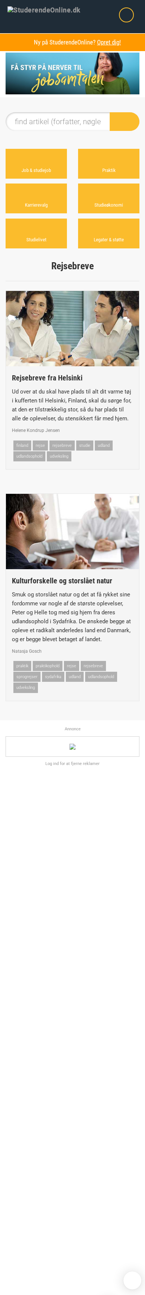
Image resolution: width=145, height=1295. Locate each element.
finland (22, 445)
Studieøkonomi (108, 205)
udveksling (59, 456)
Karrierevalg (36, 205)
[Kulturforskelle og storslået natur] (72, 531)
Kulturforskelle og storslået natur (62, 580)
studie (84, 445)
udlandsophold (29, 456)
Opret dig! (109, 42)
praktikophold (47, 666)
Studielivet (36, 239)
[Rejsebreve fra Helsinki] (72, 328)
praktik (22, 666)
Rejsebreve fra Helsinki (47, 377)
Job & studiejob (36, 170)
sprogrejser (27, 676)
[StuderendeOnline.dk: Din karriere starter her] (49, 9)
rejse (40, 445)
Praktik (109, 170)
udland (104, 445)
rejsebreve (62, 445)
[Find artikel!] (124, 121)
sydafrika (53, 676)
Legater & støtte (109, 239)
